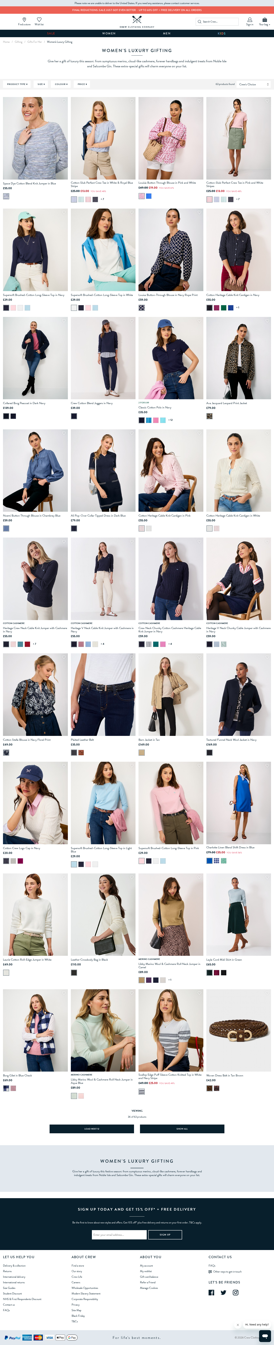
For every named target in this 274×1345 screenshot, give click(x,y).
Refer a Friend (147, 1282)
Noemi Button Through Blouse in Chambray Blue (31, 515)
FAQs (6, 1310)
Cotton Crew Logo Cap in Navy (21, 848)
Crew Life (77, 1277)
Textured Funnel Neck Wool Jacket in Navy (231, 739)
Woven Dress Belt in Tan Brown (224, 1075)
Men (167, 33)
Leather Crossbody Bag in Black (89, 959)
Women (109, 33)
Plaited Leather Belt (82, 739)
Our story (77, 1271)
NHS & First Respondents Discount (22, 1299)
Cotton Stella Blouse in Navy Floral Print (27, 739)
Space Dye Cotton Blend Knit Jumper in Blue (29, 183)
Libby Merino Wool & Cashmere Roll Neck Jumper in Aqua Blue (102, 1081)
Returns (7, 1271)
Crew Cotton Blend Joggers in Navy (92, 403)
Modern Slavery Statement (86, 1293)
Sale (51, 33)
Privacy (76, 1305)
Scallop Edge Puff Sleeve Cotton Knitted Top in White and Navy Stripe (169, 1076)
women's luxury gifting (59, 41)
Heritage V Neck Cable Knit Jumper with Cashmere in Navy (102, 629)
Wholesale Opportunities (85, 1288)
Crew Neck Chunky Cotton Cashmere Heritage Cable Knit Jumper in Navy (169, 629)
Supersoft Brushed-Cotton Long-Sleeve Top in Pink (168, 848)
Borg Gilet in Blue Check (17, 1075)
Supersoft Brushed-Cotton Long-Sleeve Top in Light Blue (101, 849)
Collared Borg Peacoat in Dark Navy (24, 403)
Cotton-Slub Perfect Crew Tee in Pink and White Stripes (234, 184)
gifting (18, 42)
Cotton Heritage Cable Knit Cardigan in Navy (232, 295)
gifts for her (34, 42)
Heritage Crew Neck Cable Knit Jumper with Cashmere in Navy (35, 629)
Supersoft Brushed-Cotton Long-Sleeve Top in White (102, 295)
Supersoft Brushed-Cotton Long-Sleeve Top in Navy (33, 295)
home (6, 42)
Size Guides (9, 1288)
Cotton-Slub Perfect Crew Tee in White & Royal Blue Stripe (102, 184)
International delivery (14, 1277)
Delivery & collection (14, 1266)
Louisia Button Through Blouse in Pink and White (167, 182)
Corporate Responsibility (85, 1299)
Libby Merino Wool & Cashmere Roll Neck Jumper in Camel (169, 965)
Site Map (76, 1310)
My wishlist (146, 1271)
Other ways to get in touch (227, 1272)
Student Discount (12, 1293)
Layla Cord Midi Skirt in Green (224, 959)
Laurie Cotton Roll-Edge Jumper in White (27, 959)
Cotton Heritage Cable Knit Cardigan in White (233, 515)
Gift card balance (149, 1277)
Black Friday (78, 1316)
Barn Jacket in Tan (149, 739)
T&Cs (75, 1321)
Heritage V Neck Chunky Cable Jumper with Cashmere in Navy (238, 629)
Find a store (78, 1266)
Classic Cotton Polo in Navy (154, 407)
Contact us (9, 1305)
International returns (14, 1282)
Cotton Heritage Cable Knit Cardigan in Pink (164, 515)
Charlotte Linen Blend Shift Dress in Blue (230, 847)
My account (146, 1266)
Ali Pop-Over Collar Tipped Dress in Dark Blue (98, 515)
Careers (76, 1282)
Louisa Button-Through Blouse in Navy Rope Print (168, 295)
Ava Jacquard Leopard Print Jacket (226, 403)
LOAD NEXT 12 (91, 1128)
